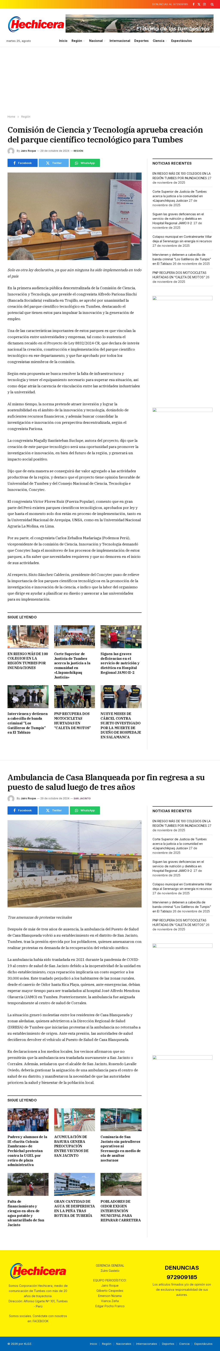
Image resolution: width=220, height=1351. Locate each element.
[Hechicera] (36, 24)
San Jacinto (82, 798)
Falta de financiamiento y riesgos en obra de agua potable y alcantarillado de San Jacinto (26, 1213)
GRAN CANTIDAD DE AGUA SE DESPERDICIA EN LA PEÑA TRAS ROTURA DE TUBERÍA (74, 1208)
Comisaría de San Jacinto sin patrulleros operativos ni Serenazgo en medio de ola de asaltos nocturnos (121, 1148)
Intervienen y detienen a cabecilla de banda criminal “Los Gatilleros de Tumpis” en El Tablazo (27, 723)
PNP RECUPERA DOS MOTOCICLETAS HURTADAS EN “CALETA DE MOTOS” (72, 721)
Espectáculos (181, 40)
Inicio (63, 40)
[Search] (212, 4)
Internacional (120, 40)
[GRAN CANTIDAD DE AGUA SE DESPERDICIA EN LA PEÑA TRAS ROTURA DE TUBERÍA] (74, 1184)
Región (77, 40)
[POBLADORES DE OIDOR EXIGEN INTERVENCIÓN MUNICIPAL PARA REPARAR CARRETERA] (121, 1184)
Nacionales (123, 1343)
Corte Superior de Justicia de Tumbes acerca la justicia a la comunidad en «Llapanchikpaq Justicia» (72, 665)
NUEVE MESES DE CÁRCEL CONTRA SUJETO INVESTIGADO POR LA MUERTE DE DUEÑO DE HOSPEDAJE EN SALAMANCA (121, 725)
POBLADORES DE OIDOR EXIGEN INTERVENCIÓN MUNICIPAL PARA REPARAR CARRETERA (121, 1210)
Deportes (141, 40)
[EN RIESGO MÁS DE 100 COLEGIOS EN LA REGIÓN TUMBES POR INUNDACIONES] (28, 636)
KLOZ (27, 1343)
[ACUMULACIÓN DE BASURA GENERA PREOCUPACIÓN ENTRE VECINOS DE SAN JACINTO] (74, 1119)
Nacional (96, 40)
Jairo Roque (28, 150)
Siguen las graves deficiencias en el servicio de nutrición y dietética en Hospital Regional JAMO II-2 (120, 663)
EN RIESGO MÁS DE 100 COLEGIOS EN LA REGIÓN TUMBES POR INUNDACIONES (28, 661)
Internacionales (146, 1343)
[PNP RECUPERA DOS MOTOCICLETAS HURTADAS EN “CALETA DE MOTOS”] (74, 696)
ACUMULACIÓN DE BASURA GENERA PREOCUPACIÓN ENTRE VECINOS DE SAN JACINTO (71, 1146)
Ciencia (158, 40)
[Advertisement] (110, 81)
